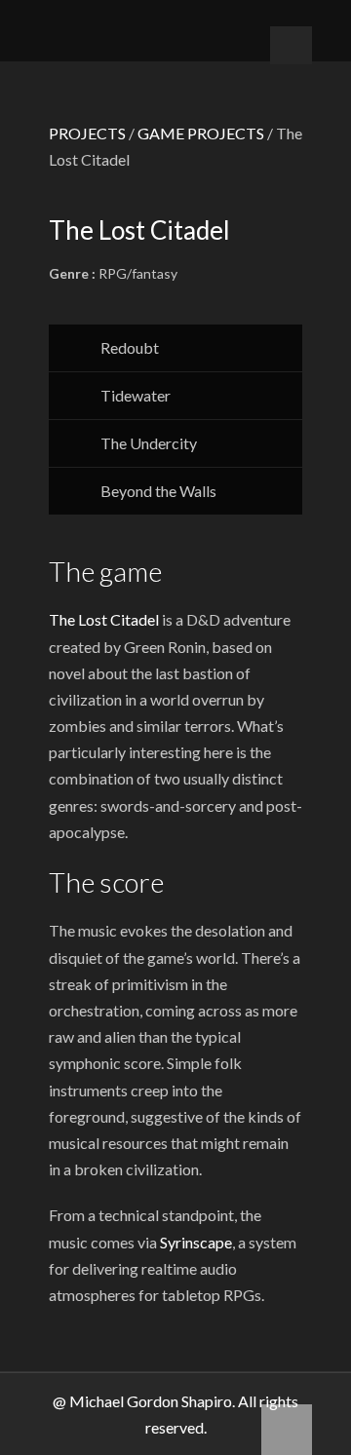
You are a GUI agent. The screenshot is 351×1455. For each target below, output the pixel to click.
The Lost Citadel (104, 619)
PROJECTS (87, 133)
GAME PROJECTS (200, 133)
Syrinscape (196, 1242)
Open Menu (291, 45)
